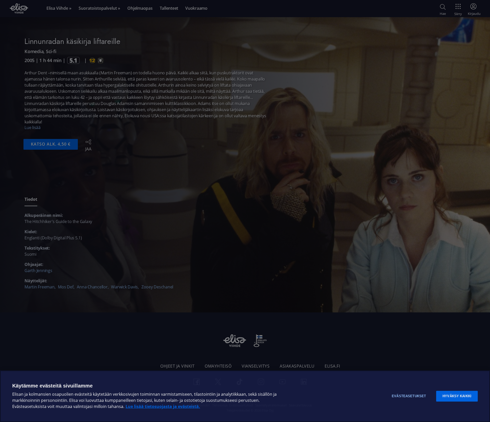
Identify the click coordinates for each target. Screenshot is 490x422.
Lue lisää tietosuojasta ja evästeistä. (163, 406)
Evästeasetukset (409, 396)
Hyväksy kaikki (457, 396)
